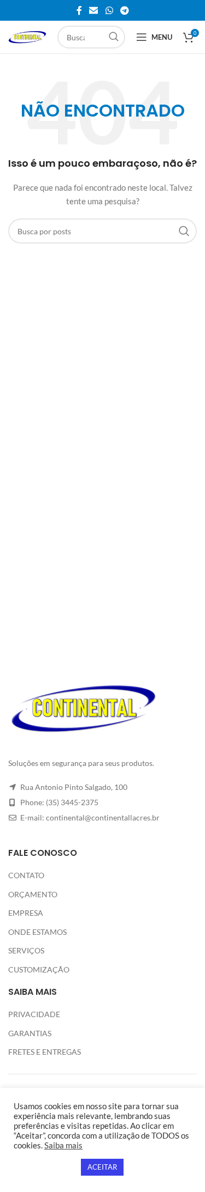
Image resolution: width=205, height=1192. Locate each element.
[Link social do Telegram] (124, 10)
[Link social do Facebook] (79, 10)
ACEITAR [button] (102, 1167)
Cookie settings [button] (44, 1167)
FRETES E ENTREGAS (44, 1051)
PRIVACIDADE (34, 1014)
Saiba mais (63, 1145)
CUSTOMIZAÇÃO (38, 969)
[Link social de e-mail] (94, 10)
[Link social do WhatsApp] (109, 10)
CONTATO (26, 875)
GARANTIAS (29, 1033)
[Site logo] (27, 36)
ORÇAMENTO (32, 894)
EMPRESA (25, 912)
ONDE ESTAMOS (37, 931)
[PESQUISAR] (113, 37)
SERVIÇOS (26, 950)
